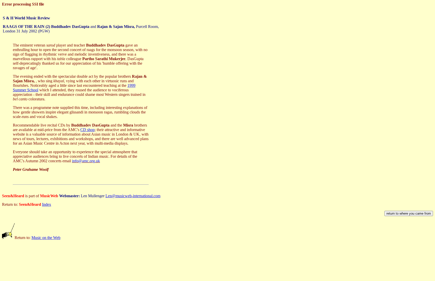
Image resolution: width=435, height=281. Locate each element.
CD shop (87, 130)
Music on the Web (45, 237)
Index (46, 204)
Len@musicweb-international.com (132, 196)
